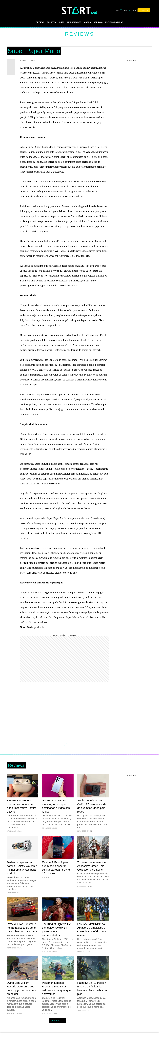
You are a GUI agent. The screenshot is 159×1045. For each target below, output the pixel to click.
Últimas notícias (114, 22)
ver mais (56, 1020)
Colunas (98, 22)
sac (117, 10)
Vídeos (87, 22)
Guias (61, 22)
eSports (51, 22)
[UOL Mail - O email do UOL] (123, 10)
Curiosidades (74, 22)
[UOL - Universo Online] (94, 12)
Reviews (40, 22)
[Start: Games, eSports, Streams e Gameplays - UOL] (76, 10)
